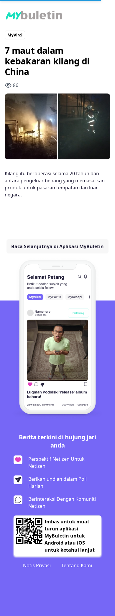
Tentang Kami (76, 565)
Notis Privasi (37, 565)
